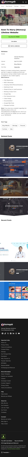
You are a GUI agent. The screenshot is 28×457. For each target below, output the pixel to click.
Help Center (4, 394)
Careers (3, 378)
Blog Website (5, 125)
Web (11, 129)
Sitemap (3, 351)
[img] (26, 2)
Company (3, 412)
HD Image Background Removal (9, 443)
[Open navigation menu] (26, 2)
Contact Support (5, 383)
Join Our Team (5, 407)
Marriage (14, 125)
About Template (5, 374)
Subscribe (17, 67)
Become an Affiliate (6, 396)
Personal (22, 125)
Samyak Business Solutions (13, 448)
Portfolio (4, 129)
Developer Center (6, 381)
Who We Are (4, 403)
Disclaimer (4, 356)
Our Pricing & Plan (6, 354)
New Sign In (4, 421)
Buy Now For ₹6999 (14, 37)
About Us (3, 342)
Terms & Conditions (6, 347)
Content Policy (5, 349)
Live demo (14, 41)
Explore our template (7, 376)
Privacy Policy (5, 345)
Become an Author (6, 419)
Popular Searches (6, 361)
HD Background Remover (8, 367)
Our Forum (4, 410)
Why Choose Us (5, 358)
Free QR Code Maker (6, 440)
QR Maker (3, 363)
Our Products (4, 405)
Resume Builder (5, 365)
